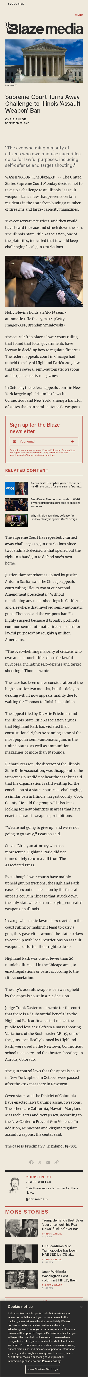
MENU (79, 15)
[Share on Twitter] (40, 1162)
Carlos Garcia (52, 1234)
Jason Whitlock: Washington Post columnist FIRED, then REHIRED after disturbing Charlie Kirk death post (62, 1276)
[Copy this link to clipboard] (56, 1162)
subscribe (16, 4)
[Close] (81, 1307)
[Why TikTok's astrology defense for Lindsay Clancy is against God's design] (16, 520)
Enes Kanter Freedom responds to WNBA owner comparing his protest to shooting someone (55, 503)
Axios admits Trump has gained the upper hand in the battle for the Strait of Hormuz (56, 485)
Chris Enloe (15, 119)
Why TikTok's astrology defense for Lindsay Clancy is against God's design (54, 517)
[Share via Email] (48, 1162)
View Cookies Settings (43, 1369)
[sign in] (2, 4)
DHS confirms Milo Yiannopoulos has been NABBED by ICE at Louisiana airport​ (59, 1251)
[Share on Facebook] (31, 1162)
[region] (44, 1339)
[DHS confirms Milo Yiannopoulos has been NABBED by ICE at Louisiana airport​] (21, 1253)
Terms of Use (68, 450)
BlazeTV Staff (52, 1285)
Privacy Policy (49, 450)
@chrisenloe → (37, 1199)
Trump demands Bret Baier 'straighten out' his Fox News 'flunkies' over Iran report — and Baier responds (62, 1225)
